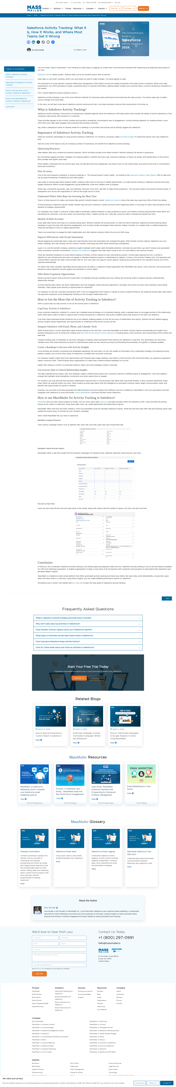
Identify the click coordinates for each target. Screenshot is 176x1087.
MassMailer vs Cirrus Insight (42, 1052)
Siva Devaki (39, 50)
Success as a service (85, 991)
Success (81, 988)
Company (120, 988)
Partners (119, 997)
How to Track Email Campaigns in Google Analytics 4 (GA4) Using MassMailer (124, 736)
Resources (77, 8)
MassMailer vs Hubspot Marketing (44, 1049)
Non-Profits (74, 1063)
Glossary (100, 991)
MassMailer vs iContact (98, 1024)
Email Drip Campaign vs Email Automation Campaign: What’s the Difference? (87, 736)
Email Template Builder (40, 1003)
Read (38, 740)
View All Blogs (141, 803)
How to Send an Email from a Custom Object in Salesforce (49, 734)
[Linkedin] (57, 908)
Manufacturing (37, 1072)
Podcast (100, 1003)
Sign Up (142, 8)
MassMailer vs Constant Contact (43, 1024)
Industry (101, 8)
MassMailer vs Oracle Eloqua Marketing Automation (50, 1036)
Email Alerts (36, 997)
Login (118, 2)
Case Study (101, 1006)
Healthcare (74, 1066)
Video (99, 997)
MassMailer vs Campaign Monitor (101, 1027)
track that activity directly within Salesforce (97, 333)
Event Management (77, 1069)
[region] (88, 1081)
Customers (120, 994)
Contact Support (63, 2)
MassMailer (36, 991)
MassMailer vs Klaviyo (97, 1040)
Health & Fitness (38, 1069)
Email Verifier (37, 994)
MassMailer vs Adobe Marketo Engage (103, 1033)
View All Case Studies (106, 803)
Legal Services (114, 1066)
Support (81, 997)
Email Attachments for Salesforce (63, 1009)
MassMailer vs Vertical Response (43, 1043)
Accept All (166, 1083)
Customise (139, 1083)
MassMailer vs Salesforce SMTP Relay (103, 1052)
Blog (35, 15)
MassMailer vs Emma (97, 1036)
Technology (113, 1072)
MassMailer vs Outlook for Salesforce (103, 1043)
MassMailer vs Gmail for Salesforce (102, 1046)
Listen (58, 798)
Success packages (84, 994)
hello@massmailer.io (107, 2)
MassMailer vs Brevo (39, 1040)
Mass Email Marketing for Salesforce (64, 992)
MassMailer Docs (38, 1006)
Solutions (57, 8)
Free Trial (114, 8)
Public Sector (113, 1069)
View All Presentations (34, 803)
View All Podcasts (70, 803)
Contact (119, 1003)
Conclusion (10, 107)
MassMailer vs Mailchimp (98, 1021)
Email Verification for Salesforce (62, 1003)
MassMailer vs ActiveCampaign (43, 1027)
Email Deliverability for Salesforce (63, 998)
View (22, 799)
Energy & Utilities (76, 1072)
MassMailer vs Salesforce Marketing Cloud (104, 1030)
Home (29, 15)
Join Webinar (102, 1009)
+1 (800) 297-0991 (90, 2)
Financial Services (115, 1063)
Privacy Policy (40, 968)
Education (35, 1063)
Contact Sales (76, 2)
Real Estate (36, 1066)
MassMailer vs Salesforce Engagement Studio (48, 1030)
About (118, 991)
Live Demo (128, 8)
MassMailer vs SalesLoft (98, 1049)
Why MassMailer (37, 1021)
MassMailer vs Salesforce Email (43, 1046)
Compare (89, 8)
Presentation (101, 1000)
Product (45, 8)
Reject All (153, 1083)
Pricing (68, 8)
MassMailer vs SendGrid (40, 1033)
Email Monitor (37, 1000)
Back (168, 598)
